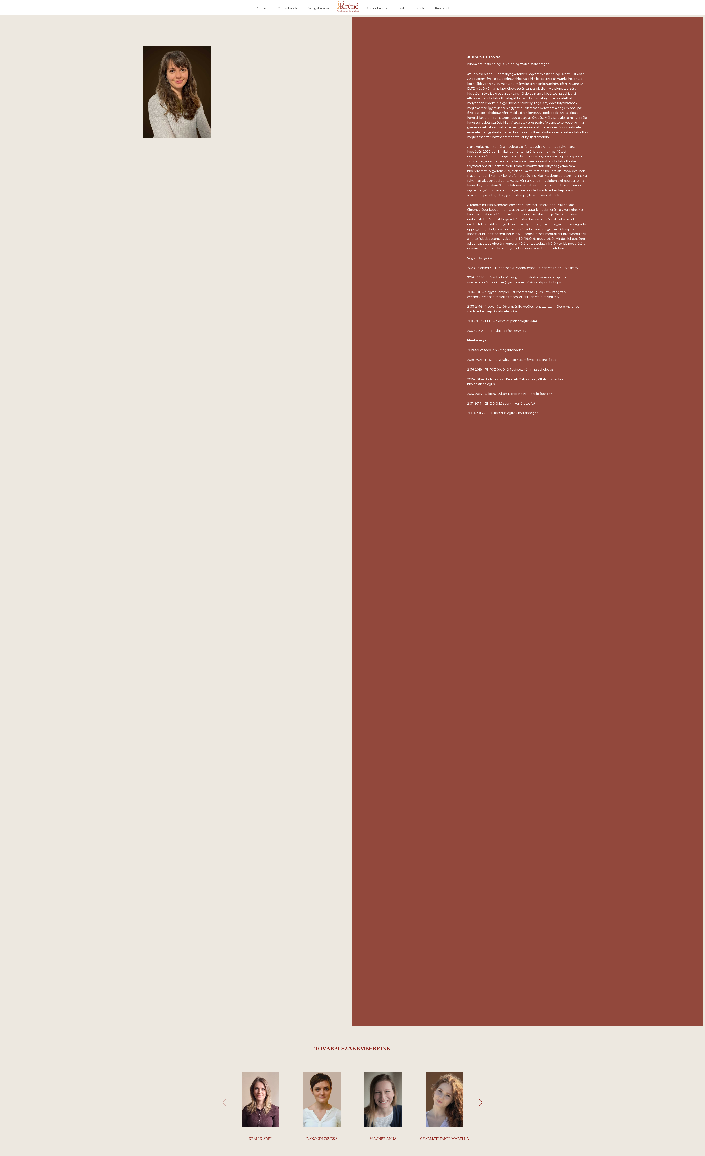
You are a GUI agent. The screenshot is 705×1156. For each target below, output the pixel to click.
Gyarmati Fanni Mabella (444, 1139)
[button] (480, 1103)
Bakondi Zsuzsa (321, 1139)
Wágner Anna (383, 1139)
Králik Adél (260, 1139)
